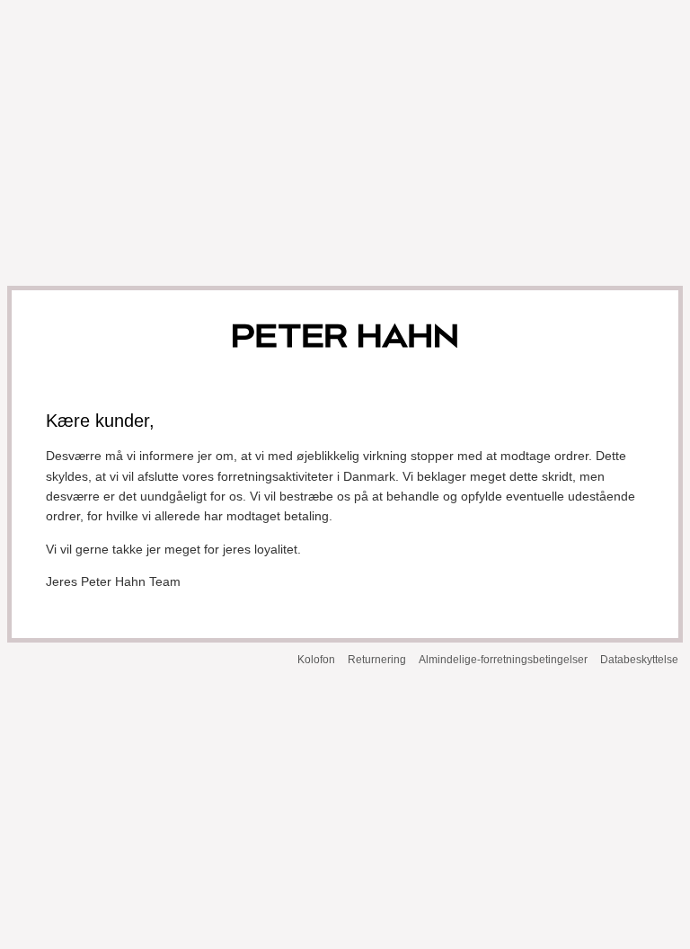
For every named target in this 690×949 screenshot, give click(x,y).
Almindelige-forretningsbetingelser (503, 659)
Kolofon (316, 659)
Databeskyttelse (639, 659)
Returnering (377, 659)
